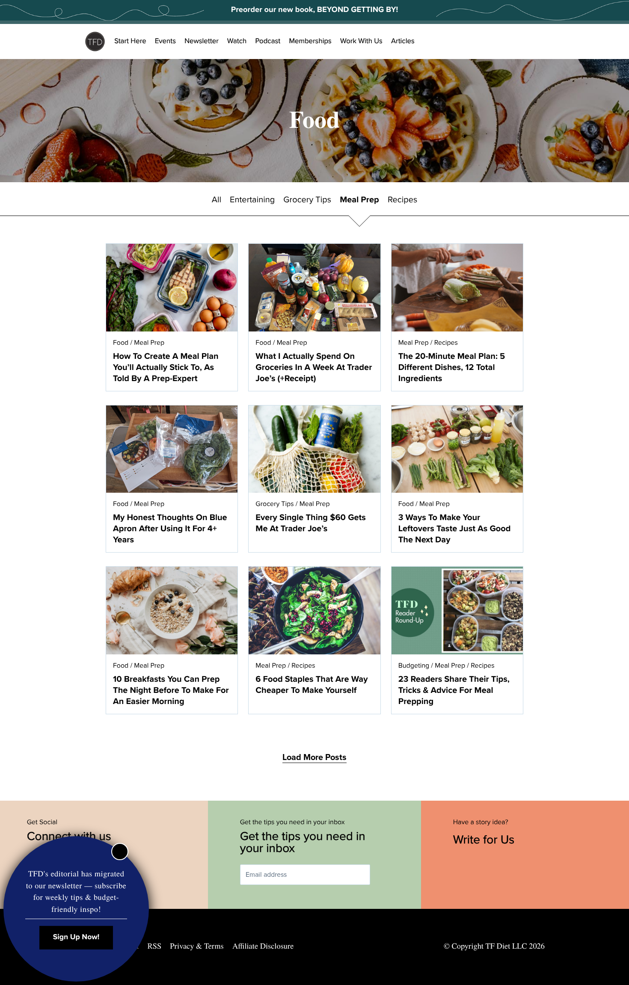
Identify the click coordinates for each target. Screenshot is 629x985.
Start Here (130, 41)
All (216, 200)
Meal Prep (359, 200)
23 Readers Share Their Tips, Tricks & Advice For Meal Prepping (454, 690)
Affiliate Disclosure (263, 946)
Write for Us (485, 839)
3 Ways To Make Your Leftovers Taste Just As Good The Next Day (454, 528)
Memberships (310, 41)
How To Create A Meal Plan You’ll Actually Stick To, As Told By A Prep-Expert (166, 367)
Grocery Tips (307, 200)
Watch (237, 41)
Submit (382, 874)
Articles (403, 41)
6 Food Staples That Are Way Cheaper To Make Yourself (311, 684)
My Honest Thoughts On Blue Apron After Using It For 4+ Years (170, 528)
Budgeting (414, 665)
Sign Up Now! (76, 937)
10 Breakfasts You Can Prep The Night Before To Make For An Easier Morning (171, 690)
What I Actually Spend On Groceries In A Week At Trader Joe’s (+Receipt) (313, 367)
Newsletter (201, 41)
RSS (155, 946)
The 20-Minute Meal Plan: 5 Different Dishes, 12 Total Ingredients (451, 367)
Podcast (267, 41)
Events (165, 41)
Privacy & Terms (196, 946)
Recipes (402, 200)
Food (120, 342)
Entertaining (252, 200)
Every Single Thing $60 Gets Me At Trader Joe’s (310, 523)
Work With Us (361, 41)
